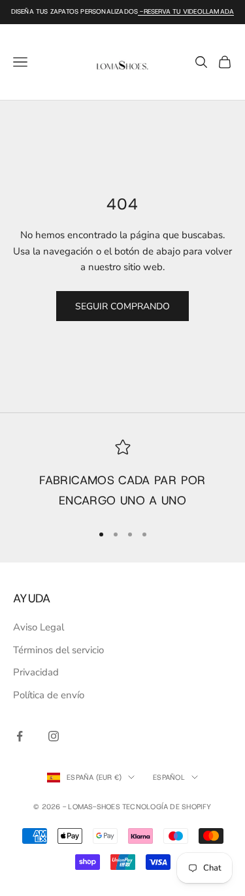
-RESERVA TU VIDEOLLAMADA (186, 11)
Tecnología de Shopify (167, 806)
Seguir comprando (122, 306)
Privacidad (36, 672)
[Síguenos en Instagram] (53, 736)
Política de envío (48, 695)
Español (169, 777)
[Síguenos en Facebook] (19, 736)
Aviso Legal (38, 627)
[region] (122, 475)
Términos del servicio (58, 650)
